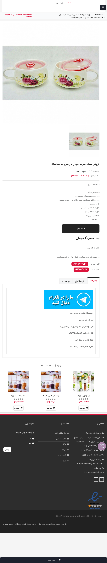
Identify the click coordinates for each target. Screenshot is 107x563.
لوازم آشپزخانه (60, 433)
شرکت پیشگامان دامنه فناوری (14, 524)
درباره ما (63, 449)
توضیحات (93, 280)
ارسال (7, 449)
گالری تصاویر (61, 438)
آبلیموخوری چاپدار (83, 395)
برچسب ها (66, 281)
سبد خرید (82, 408)
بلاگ (64, 444)
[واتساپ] (96, 479)
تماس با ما (62, 455)
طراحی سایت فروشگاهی (56, 524)
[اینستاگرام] (101, 479)
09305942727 (80, 264)
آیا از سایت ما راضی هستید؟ (25, 433)
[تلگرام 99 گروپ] (51, 299)
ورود (64, 460)
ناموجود (79, 228)
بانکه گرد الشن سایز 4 (51, 395)
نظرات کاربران (80, 281)
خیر (30, 443)
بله (30, 439)
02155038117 (81, 269)
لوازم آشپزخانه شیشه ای (80, 175)
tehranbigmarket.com (94, 472)
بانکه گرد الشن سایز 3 (18, 395)
